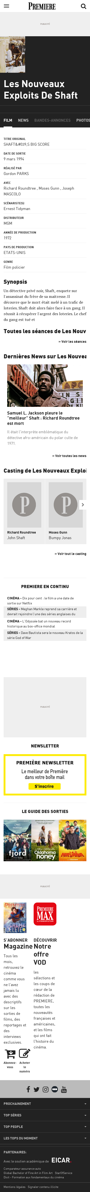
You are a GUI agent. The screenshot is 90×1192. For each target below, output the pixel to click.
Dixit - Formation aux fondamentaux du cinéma (34, 1177)
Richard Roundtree (20, 188)
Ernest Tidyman (17, 208)
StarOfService (63, 1173)
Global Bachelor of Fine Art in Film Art (28, 1173)
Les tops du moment (21, 1138)
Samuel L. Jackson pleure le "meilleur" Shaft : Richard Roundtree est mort (43, 418)
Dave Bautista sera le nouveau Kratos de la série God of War (45, 635)
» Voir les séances (72, 341)
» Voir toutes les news (69, 456)
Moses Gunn (49, 188)
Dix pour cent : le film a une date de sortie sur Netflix (40, 600)
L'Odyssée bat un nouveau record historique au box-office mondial (39, 623)
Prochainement (17, 1104)
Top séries (12, 1115)
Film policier (14, 267)
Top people (13, 1127)
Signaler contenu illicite (43, 1187)
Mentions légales (14, 1187)
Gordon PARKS (16, 173)
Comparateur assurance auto (22, 1168)
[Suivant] (82, 505)
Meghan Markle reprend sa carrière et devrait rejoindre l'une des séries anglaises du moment (42, 612)
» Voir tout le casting (70, 554)
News (23, 120)
